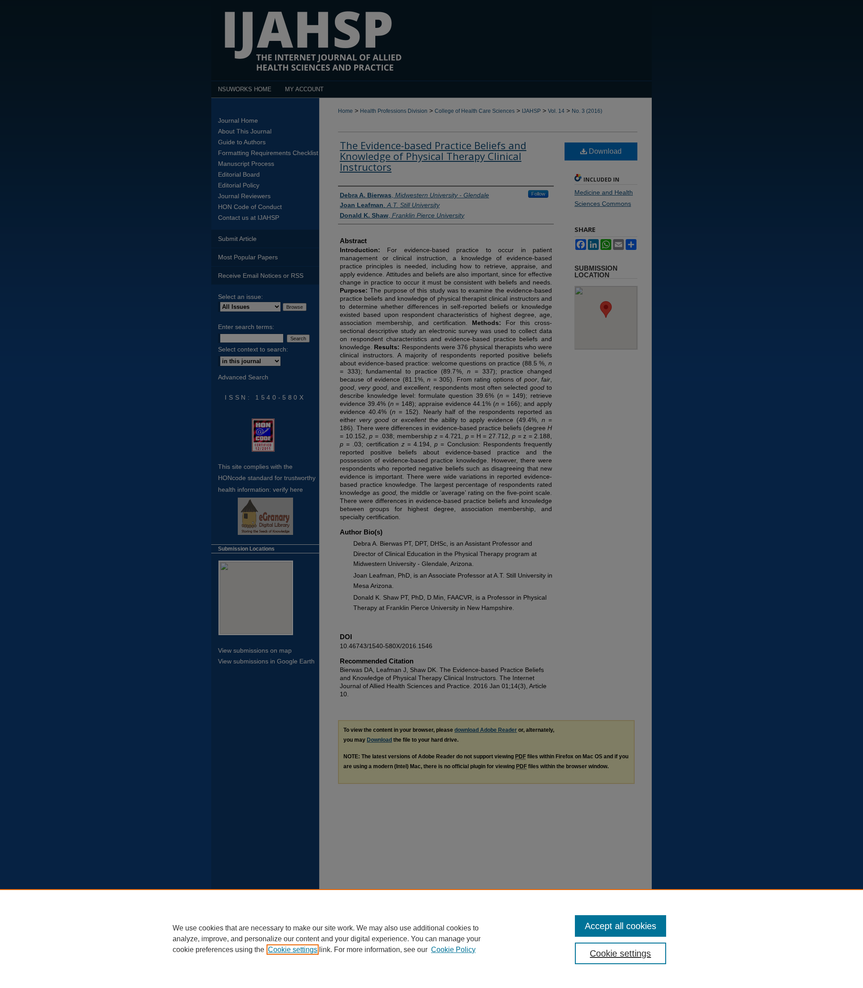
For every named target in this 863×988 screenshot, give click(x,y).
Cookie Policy (453, 949)
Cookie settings (292, 949)
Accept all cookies (620, 926)
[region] (431, 938)
